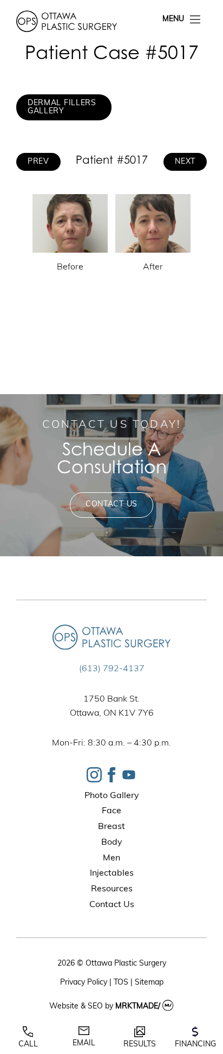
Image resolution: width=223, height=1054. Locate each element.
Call (28, 1044)
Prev (38, 162)
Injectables (112, 873)
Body (111, 842)
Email (84, 1043)
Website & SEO (76, 1006)
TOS (121, 983)
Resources (112, 889)
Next (185, 162)
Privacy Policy (83, 983)
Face (111, 811)
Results (139, 1044)
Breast (111, 826)
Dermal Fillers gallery (62, 107)
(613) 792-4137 (112, 669)
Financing (195, 1044)
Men (111, 858)
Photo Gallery (111, 796)
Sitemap (149, 983)
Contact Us (111, 504)
